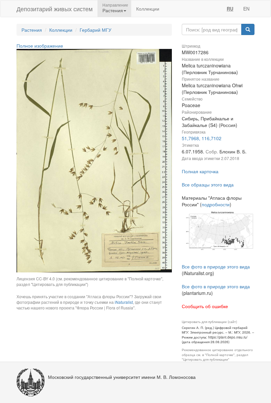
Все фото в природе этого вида (216, 266)
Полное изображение (40, 45)
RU (230, 8)
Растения (31, 29)
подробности (216, 204)
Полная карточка (200, 171)
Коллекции (147, 8)
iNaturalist (124, 302)
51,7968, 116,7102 (201, 138)
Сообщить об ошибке (205, 306)
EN (246, 8)
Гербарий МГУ (95, 29)
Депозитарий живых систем (55, 8)
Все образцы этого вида (208, 184)
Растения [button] (112, 10)
